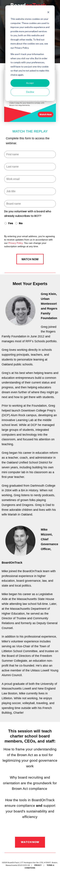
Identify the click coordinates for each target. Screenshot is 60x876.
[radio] (8, 224)
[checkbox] (30, 224)
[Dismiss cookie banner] (48, 13)
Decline (30, 91)
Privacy (38, 865)
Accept (30, 82)
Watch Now (30, 842)
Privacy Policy (15, 243)
